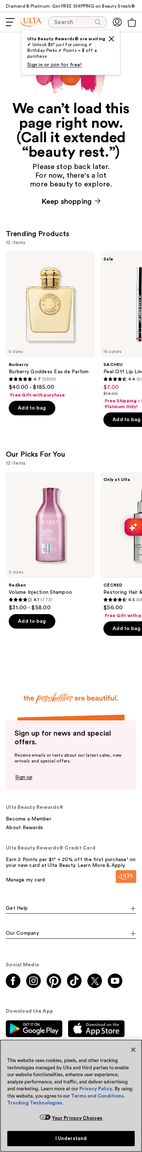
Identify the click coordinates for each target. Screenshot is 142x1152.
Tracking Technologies (34, 1102)
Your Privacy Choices (77, 1118)
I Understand (71, 1138)
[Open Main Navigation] (10, 22)
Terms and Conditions (97, 1096)
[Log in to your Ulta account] (117, 22)
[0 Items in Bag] (131, 22)
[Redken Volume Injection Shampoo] (50, 541)
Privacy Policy (95, 1088)
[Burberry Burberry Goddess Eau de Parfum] (50, 324)
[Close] (133, 1050)
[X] (111, 39)
